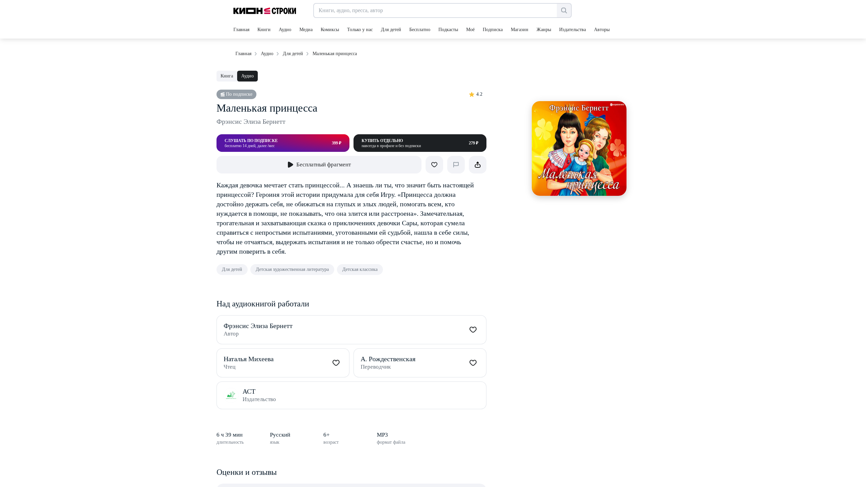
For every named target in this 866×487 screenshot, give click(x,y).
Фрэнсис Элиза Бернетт (251, 121)
